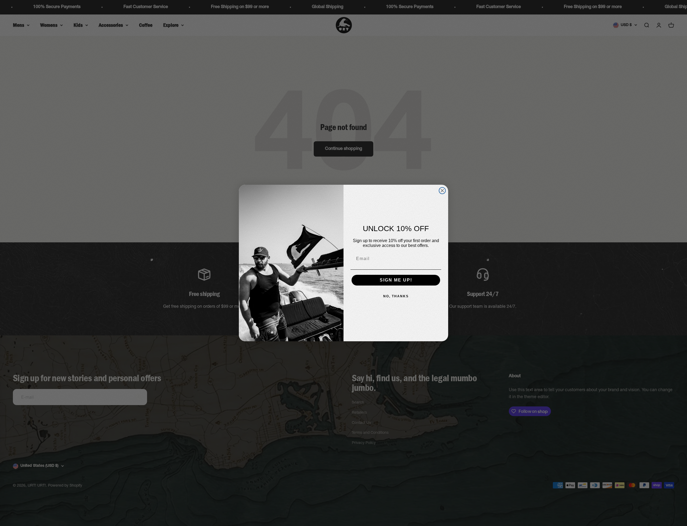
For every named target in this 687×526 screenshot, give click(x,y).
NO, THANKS (396, 296)
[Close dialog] (442, 190)
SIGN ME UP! (396, 280)
